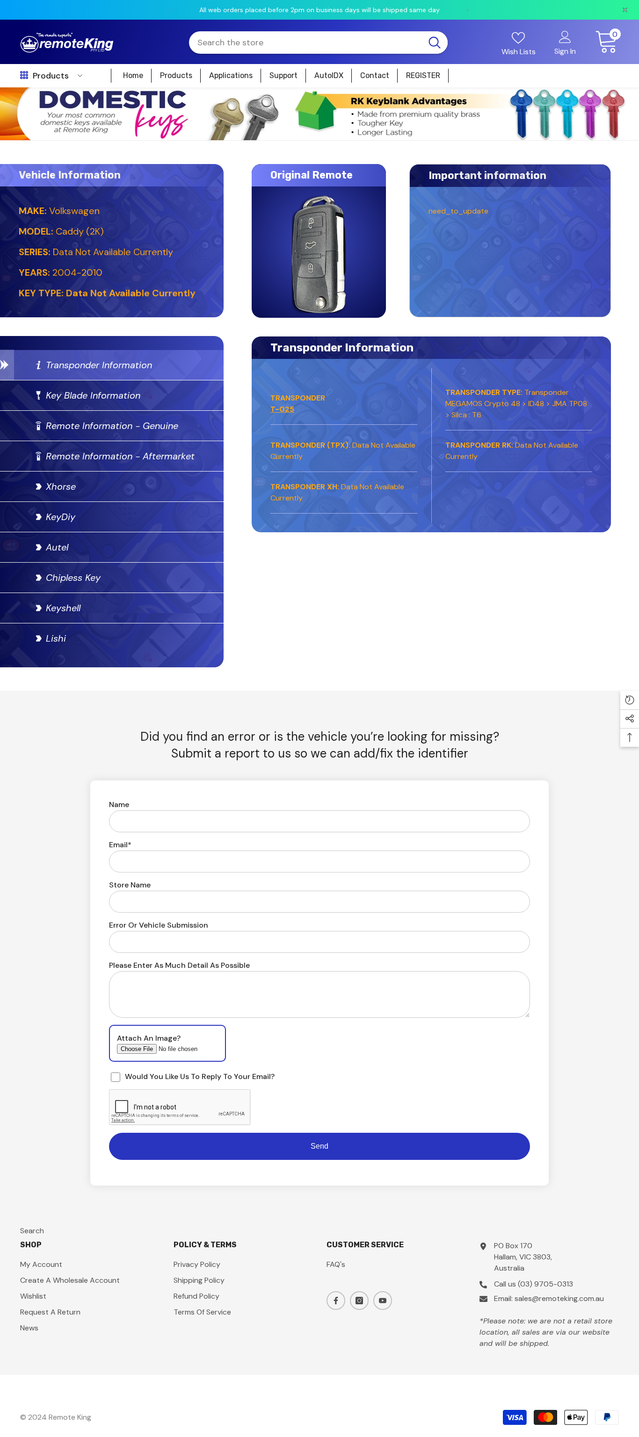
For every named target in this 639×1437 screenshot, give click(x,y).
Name (119, 804)
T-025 (282, 409)
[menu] (24, 75)
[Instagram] (359, 1300)
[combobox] (305, 42)
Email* (120, 845)
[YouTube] (382, 1300)
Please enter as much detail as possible (179, 965)
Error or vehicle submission (158, 925)
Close (628, 88)
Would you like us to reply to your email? (200, 1076)
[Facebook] (336, 1300)
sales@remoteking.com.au (559, 1298)
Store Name (130, 885)
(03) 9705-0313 (545, 1284)
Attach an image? (149, 1038)
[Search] (318, 42)
